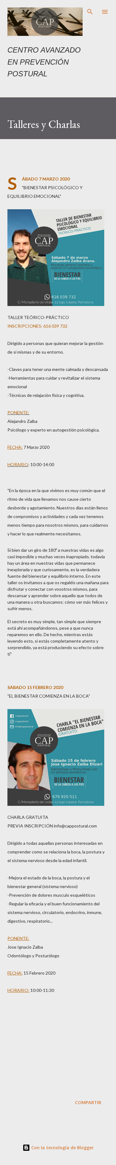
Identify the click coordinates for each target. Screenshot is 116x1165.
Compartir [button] (88, 1102)
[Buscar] (90, 11)
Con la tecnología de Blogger (62, 1147)
